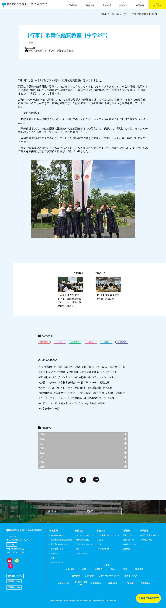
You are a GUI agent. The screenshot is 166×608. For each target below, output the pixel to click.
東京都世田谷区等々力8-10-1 (19, 540)
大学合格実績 (146, 540)
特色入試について (130, 544)
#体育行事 (82, 382)
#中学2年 (50, 50)
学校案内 (73, 5)
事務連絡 (139, 569)
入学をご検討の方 (148, 598)
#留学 (101, 403)
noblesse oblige (57, 535)
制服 (52, 558)
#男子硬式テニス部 (106, 367)
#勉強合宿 (104, 382)
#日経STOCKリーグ (95, 398)
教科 (78, 549)
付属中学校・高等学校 (80, 583)
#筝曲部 (120, 393)
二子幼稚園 (129, 583)
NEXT (99, 272)
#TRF (93, 382)
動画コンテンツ (15, 576)
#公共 (122, 367)
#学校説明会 (45, 367)
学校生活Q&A (103, 549)
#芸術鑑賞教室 (65, 50)
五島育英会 (145, 583)
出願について (128, 540)
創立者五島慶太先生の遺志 (61, 540)
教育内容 (90, 5)
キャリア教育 (81, 553)
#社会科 (58, 367)
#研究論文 (85, 393)
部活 (113, 569)
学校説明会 (127, 535)
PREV (79, 272)
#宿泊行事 (80, 377)
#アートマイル (47, 387)
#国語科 (69, 367)
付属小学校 (112, 583)
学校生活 (107, 5)
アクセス (12, 544)
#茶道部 (110, 393)
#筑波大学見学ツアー (66, 393)
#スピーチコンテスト (61, 377)
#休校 (111, 398)
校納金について (57, 562)
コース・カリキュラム (85, 535)
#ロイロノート (65, 387)
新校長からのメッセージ (61, 544)
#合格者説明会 (67, 382)
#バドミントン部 (48, 403)
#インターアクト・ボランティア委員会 (60, 398)
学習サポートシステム (85, 544)
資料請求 (91, 511)
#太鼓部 (43, 372)
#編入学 (63, 403)
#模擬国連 (72, 372)
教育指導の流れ (82, 540)
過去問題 (126, 549)
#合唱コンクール (48, 382)
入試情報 (123, 5)
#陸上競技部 (94, 387)
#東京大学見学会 (89, 372)
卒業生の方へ (14, 587)
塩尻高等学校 (96, 583)
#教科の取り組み (84, 367)
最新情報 (70, 569)
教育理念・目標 (57, 549)
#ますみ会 (90, 403)
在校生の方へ (14, 581)
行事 (100, 544)
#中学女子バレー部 (49, 408)
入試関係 (98, 569)
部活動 (100, 540)
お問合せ (51, 511)
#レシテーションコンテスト (103, 377)
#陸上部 (107, 387)
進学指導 (140, 5)
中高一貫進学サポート (150, 535)
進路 (125, 569)
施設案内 (54, 553)
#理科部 (43, 377)
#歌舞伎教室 (35, 50)
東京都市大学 (63, 583)
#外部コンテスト (110, 372)
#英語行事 (80, 387)
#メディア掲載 (57, 372)
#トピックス (76, 403)
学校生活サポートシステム (109, 535)
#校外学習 (98, 393)
